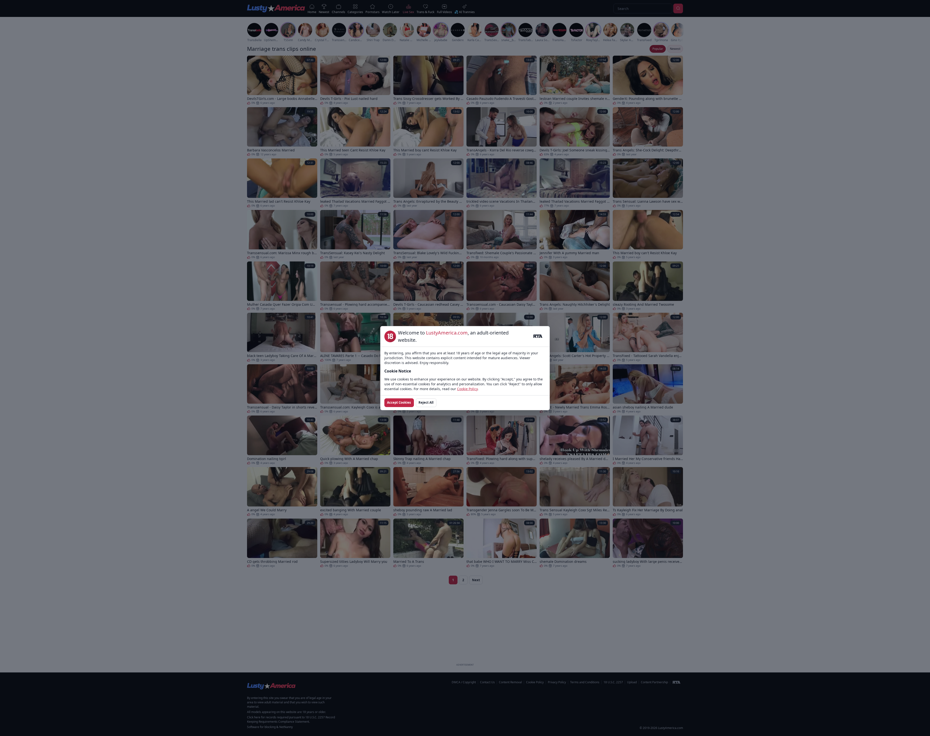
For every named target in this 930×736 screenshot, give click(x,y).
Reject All (426, 402)
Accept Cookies (399, 402)
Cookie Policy (467, 389)
